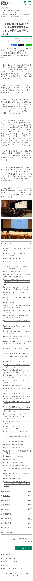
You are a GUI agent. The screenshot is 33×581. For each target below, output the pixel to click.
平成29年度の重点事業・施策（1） (15, 462)
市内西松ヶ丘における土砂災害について (17, 353)
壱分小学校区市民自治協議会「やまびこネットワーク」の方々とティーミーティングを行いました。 (17, 409)
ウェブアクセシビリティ (11, 565)
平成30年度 (7, 518)
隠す (30, 243)
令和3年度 (6, 505)
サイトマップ (19, 568)
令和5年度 (6, 496)
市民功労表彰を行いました (12, 459)
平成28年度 (7, 523)
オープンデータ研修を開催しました (15, 393)
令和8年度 (6, 491)
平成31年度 (7, 514)
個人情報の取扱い (8, 554)
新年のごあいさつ (10, 302)
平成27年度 (7, 527)
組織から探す (7, 568)
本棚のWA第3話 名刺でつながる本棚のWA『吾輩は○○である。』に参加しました (17, 282)
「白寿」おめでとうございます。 (15, 361)
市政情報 (10, 10)
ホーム (3, 10)
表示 (30, 491)
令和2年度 (6, 509)
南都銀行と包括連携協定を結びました (16, 385)
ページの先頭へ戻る (24, 548)
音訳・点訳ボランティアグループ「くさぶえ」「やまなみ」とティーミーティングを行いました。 (17, 416)
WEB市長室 (19, 10)
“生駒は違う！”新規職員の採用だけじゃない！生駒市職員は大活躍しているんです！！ (17, 484)
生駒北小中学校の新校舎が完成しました (17, 465)
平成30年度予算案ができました (14, 271)
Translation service (9, 558)
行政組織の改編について (12, 479)
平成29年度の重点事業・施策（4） (15, 441)
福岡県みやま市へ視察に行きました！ (16, 448)
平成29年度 (12, 12)
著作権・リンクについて (11, 561)
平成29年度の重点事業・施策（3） (15, 445)
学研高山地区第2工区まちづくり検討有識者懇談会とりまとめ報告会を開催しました (17, 343)
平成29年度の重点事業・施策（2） (15, 456)
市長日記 (4, 12)
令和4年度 (6, 500)
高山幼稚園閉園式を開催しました (15, 258)
